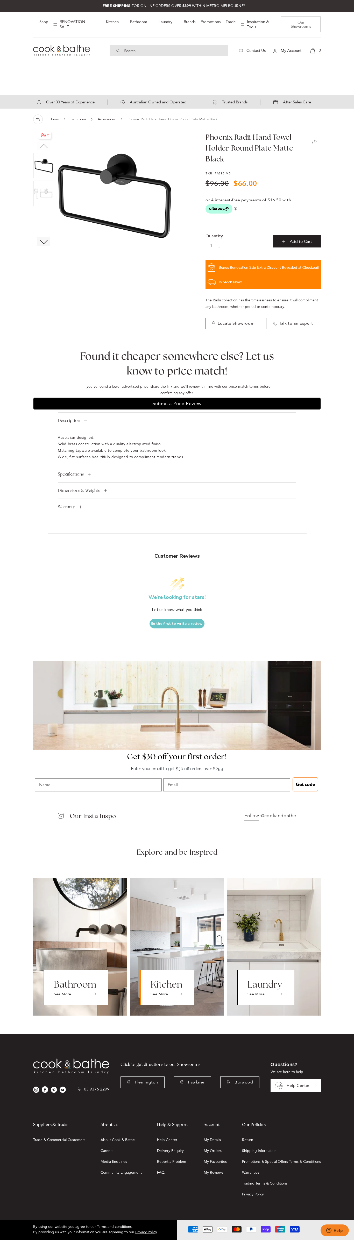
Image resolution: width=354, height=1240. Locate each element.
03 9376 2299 (96, 1089)
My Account (290, 50)
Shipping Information (259, 1150)
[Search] (118, 50)
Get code (305, 784)
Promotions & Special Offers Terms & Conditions (281, 1161)
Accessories (107, 119)
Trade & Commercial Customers (59, 1139)
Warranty (66, 506)
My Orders (213, 1150)
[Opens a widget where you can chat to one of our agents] (334, 1230)
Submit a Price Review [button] (177, 403)
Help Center (298, 1085)
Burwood (244, 1082)
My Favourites (215, 1161)
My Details (212, 1139)
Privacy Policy (253, 1194)
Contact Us (255, 50)
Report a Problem (171, 1161)
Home (54, 119)
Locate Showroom (236, 323)
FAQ (161, 1172)
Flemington (146, 1082)
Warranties (250, 1172)
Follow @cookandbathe (270, 816)
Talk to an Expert (296, 323)
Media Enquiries (114, 1161)
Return (247, 1139)
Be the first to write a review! (177, 623)
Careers (107, 1150)
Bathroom (78, 119)
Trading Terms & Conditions (264, 1183)
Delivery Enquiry (170, 1150)
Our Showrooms (301, 24)
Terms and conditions (114, 1226)
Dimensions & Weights (79, 490)
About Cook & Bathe (118, 1139)
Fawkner (196, 1082)
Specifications (71, 474)
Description (69, 420)
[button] (43, 241)
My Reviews (213, 1172)
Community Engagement (121, 1172)
